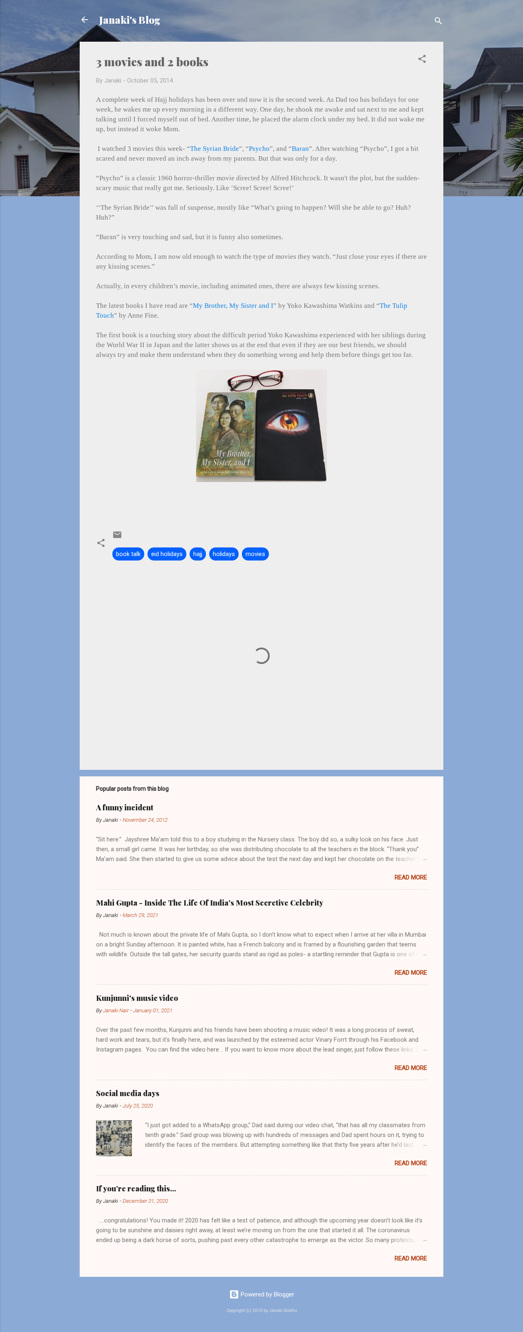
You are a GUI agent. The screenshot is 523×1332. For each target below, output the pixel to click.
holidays (224, 554)
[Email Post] (117, 537)
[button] (422, 60)
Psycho (259, 148)
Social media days (127, 1093)
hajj (197, 554)
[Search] (438, 22)
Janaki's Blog (129, 19)
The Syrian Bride (214, 148)
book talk (128, 554)
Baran (300, 148)
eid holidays (167, 554)
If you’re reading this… (136, 1188)
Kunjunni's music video (137, 998)
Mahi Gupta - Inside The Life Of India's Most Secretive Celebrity (209, 903)
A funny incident (124, 807)
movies (255, 554)
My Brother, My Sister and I (233, 305)
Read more (411, 877)
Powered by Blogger (266, 1294)
